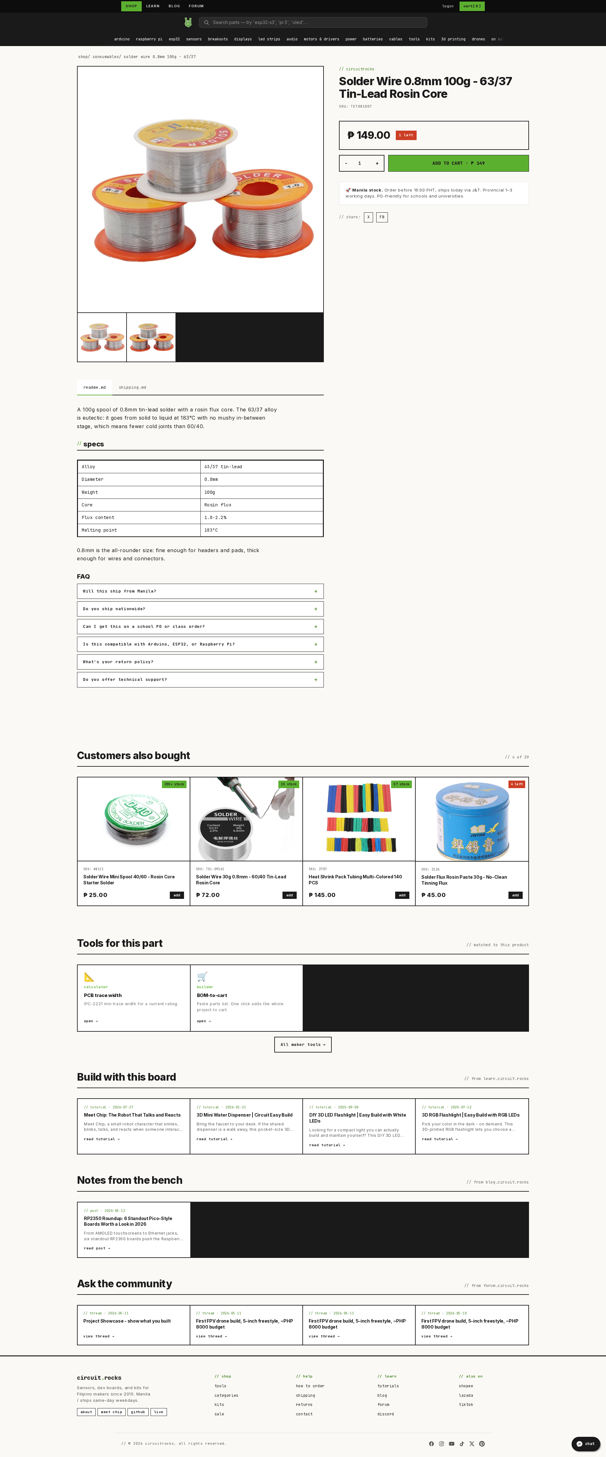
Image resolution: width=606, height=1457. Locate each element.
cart (472, 6)
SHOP (131, 6)
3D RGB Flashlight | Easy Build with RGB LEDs (471, 1115)
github (138, 1412)
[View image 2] (151, 337)
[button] (122, 39)
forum (383, 1404)
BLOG (174, 6)
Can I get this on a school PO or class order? (144, 626)
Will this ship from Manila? (119, 591)
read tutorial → (102, 1139)
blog (382, 1395)
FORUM (196, 6)
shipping (305, 1395)
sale (219, 1414)
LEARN (153, 6)
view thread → (99, 1336)
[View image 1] (102, 337)
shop (83, 56)
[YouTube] (451, 1444)
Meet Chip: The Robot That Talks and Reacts (132, 1115)
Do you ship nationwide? (114, 608)
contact (304, 1414)
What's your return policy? (118, 661)
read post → (97, 1248)
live (158, 1412)
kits (219, 1404)
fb (382, 217)
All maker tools (303, 1044)
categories (227, 1395)
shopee (466, 1386)
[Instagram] (441, 1444)
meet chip (111, 1412)
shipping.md (132, 387)
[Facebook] (431, 1444)
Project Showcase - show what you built (126, 1321)
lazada (466, 1395)
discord (385, 1414)
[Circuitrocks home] (188, 22)
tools (221, 1386)
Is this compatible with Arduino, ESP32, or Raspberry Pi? (159, 644)
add (177, 895)
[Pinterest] (482, 1444)
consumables (106, 56)
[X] (472, 1444)
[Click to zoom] (200, 189)
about (86, 1412)
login (448, 6)
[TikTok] (462, 1444)
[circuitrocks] (102, 22)
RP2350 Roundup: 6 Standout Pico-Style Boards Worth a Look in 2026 (128, 1221)
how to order (310, 1386)
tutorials (388, 1386)
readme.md (94, 387)
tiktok (466, 1404)
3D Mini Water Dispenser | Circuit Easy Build (245, 1115)
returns (304, 1404)
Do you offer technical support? (125, 679)
